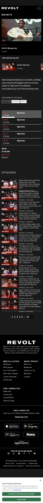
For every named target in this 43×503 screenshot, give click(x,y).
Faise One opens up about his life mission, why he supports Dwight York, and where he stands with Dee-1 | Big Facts (29, 260)
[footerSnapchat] (19, 455)
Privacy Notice (21, 463)
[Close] (40, 480)
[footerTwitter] (29, 455)
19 (28, 317)
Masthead (28, 367)
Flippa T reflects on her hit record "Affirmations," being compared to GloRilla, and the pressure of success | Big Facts (29, 293)
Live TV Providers (10, 370)
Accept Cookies (21, 499)
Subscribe (7, 391)
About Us (27, 364)
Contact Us (7, 394)
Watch (23, 101)
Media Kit (27, 373)
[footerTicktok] (14, 455)
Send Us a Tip (29, 370)
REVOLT (23, 200)
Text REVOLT (8, 398)
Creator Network (9, 377)
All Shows (7, 364)
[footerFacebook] (24, 455)
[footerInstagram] (8, 455)
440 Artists (7, 380)
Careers (27, 377)
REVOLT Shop (9, 401)
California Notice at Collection (13, 466)
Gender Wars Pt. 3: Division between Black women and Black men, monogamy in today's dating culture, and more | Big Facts (29, 216)
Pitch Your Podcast (10, 373)
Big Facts (15, 101)
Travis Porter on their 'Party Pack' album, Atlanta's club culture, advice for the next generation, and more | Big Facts (30, 205)
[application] (21, 30)
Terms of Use (9, 463)
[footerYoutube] (34, 455)
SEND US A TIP (21, 417)
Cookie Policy (33, 463)
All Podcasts (8, 367)
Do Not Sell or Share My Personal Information (21, 494)
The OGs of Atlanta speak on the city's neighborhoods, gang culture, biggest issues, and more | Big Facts (30, 227)
